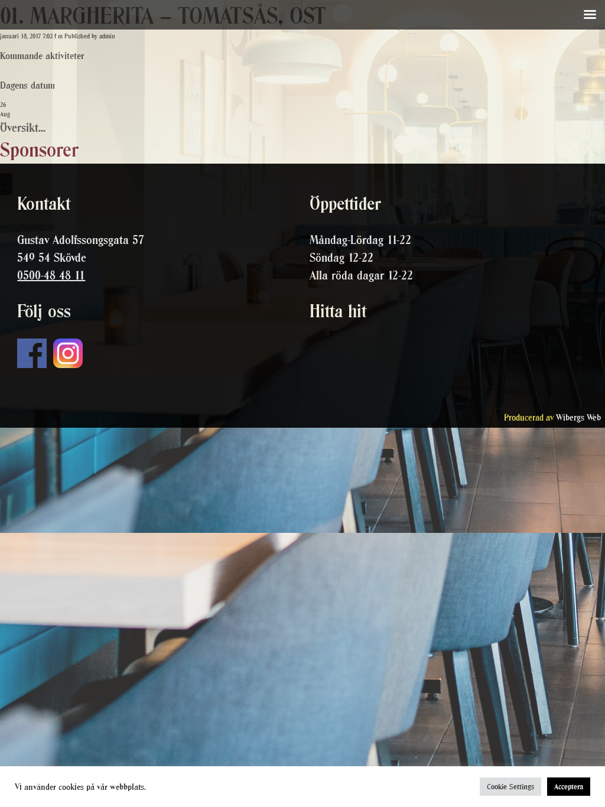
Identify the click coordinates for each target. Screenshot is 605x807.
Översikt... (22, 128)
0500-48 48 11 (51, 275)
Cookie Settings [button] (510, 786)
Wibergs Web (578, 417)
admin (107, 36)
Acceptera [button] (568, 786)
